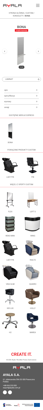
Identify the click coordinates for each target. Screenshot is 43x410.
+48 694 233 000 (10, 385)
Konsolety (18, 16)
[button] (21, 51)
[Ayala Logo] (21, 367)
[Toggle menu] (38, 5)
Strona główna (16, 13)
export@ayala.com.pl (11, 388)
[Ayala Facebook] (5, 392)
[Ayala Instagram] (10, 392)
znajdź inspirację (21, 30)
